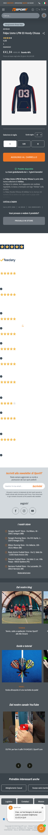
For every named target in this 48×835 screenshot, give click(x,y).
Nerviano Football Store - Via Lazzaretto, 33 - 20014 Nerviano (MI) (25, 567)
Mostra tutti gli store (24, 573)
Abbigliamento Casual (14, 787)
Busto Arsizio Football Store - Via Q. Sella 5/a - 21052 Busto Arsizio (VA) (25, 553)
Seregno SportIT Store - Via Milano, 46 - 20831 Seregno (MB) (23, 532)
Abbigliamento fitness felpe (14, 25)
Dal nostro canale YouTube (24, 704)
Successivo (13, 269)
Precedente (4, 269)
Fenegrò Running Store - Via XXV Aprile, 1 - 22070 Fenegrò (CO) (24, 539)
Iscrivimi (37, 486)
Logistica (8, 801)
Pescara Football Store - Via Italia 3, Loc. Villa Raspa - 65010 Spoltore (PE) (25, 560)
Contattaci (25, 801)
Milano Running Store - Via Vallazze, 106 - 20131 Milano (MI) (24, 546)
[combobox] (21, 15)
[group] (22, 614)
